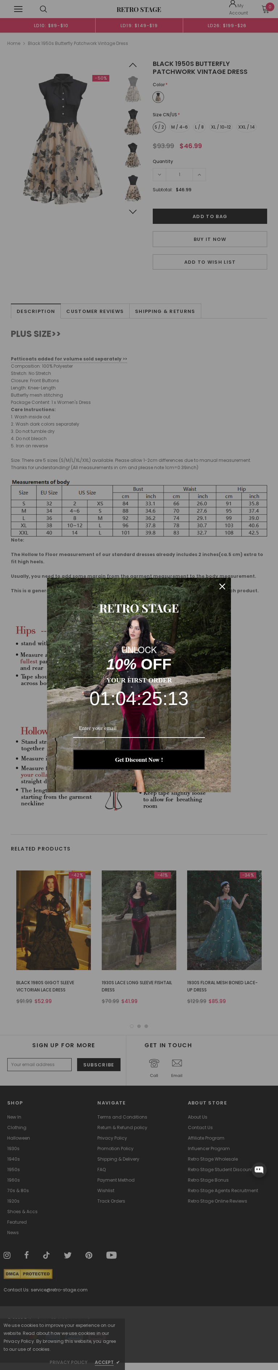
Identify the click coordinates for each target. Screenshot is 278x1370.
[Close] (222, 586)
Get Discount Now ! (139, 759)
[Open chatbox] (259, 1169)
